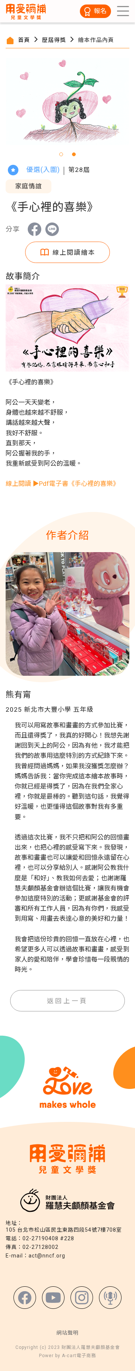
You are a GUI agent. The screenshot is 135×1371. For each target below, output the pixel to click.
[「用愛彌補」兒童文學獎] (26, 11)
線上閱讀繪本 (73, 252)
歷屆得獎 (54, 40)
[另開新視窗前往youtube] (53, 1297)
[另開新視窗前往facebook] (25, 1297)
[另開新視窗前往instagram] (81, 1297)
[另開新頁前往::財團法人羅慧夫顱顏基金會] (67, 1200)
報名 (100, 11)
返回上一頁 (67, 1001)
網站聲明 (67, 1333)
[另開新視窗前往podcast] (110, 1297)
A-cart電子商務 (79, 1355)
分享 (34, 229)
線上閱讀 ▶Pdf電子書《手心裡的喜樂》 (62, 483)
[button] (61, 154)
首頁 (24, 40)
